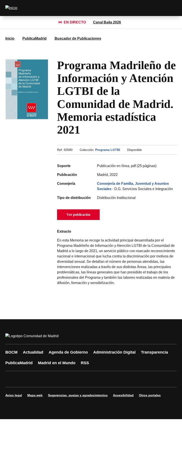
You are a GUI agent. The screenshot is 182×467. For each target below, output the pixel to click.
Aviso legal (13, 395)
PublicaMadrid (34, 38)
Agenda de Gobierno (68, 352)
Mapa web (35, 395)
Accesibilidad (123, 395)
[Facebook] (11, 379)
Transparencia (154, 352)
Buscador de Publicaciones (78, 38)
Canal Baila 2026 (107, 22)
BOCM (11, 352)
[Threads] (131, 379)
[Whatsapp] (78, 379)
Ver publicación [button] (78, 214)
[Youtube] (51, 379)
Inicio (9, 38)
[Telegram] (118, 379)
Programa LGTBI (107, 150)
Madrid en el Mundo (56, 363)
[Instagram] (25, 379)
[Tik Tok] (91, 379)
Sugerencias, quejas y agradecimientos (78, 395)
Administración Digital (114, 352)
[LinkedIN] (65, 379)
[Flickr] (105, 379)
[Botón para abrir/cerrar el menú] (170, 8)
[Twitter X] (38, 379)
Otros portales (150, 395)
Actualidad (33, 352)
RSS (85, 363)
